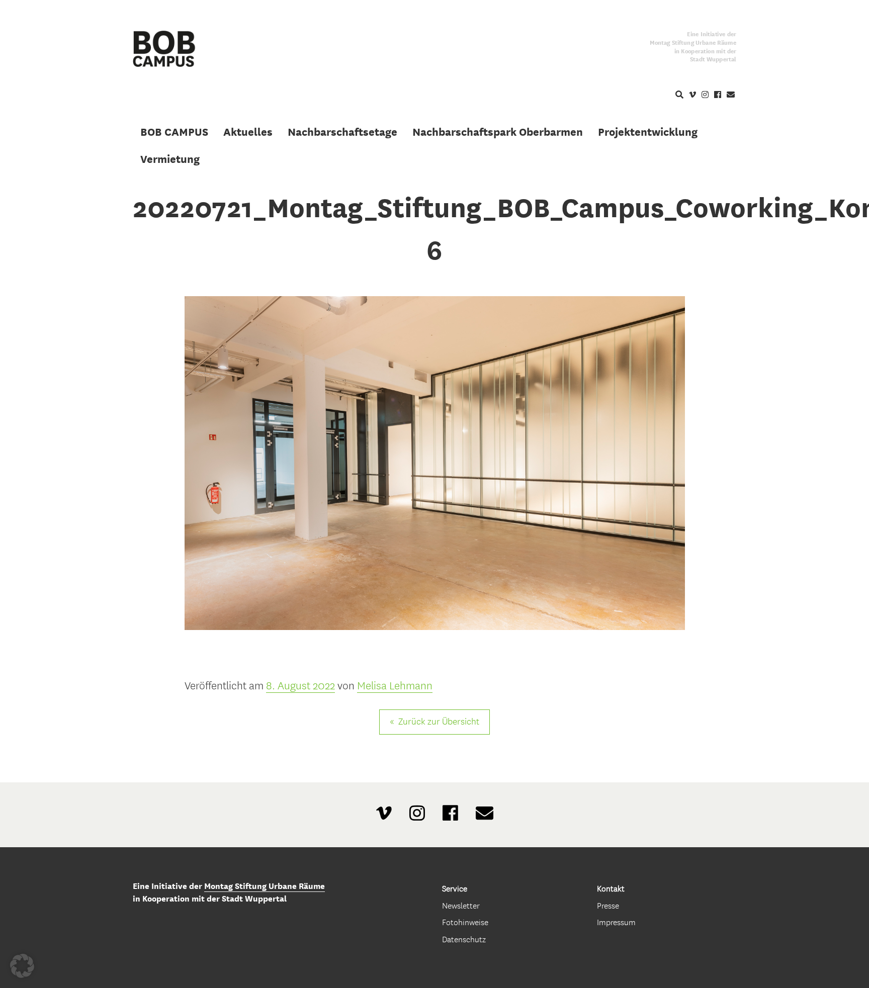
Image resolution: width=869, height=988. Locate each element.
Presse (608, 906)
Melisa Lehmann (394, 685)
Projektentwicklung (648, 132)
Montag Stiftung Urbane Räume (264, 886)
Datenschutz (464, 939)
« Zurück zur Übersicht (434, 722)
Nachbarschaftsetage (342, 132)
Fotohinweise (465, 922)
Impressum (616, 922)
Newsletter (461, 906)
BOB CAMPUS (174, 132)
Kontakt (611, 888)
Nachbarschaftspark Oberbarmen (497, 132)
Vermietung (170, 159)
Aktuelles (248, 132)
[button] (22, 966)
